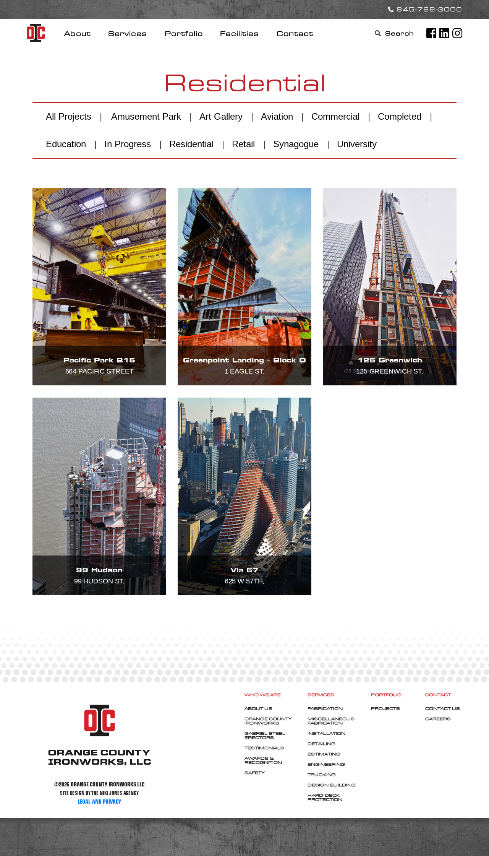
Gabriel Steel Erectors (264, 735)
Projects (385, 708)
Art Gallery (221, 116)
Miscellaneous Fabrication (331, 721)
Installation (326, 733)
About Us (258, 708)
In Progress (127, 144)
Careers (438, 718)
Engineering (326, 764)
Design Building (332, 785)
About (77, 33)
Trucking (322, 774)
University (357, 144)
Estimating (324, 754)
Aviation (277, 116)
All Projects (68, 116)
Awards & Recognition (263, 760)
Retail (243, 144)
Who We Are (262, 694)
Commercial (335, 116)
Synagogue (296, 144)
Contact (295, 33)
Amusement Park (146, 116)
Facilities (239, 33)
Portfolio (184, 33)
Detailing (321, 743)
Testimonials (264, 747)
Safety (254, 772)
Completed (399, 116)
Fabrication (325, 708)
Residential (191, 144)
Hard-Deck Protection (325, 797)
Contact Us (442, 708)
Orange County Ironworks (268, 721)
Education (66, 144)
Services (127, 33)
